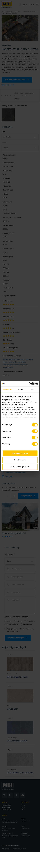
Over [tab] (33, 389)
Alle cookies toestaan (20, 453)
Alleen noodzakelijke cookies (20, 467)
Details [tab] (20, 389)
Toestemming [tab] (7, 389)
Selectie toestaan (20, 460)
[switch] (35, 431)
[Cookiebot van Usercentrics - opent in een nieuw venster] (29, 383)
